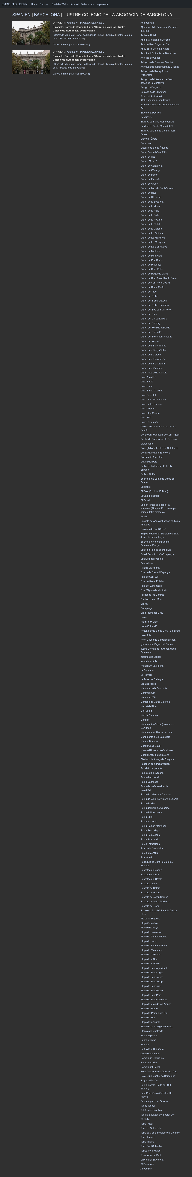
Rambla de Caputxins (152, 1058)
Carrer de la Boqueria (152, 201)
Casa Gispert (147, 408)
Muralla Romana (149, 741)
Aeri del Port (147, 22)
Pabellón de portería (151, 768)
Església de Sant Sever (153, 529)
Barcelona (47, 14)
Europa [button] (44, 4)
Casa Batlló (147, 381)
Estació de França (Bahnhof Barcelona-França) (155, 543)
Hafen (144, 617)
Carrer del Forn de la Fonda (155, 327)
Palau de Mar (148, 803)
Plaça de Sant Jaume (152, 977)
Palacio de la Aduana (152, 772)
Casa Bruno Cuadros (152, 390)
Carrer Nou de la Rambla (154, 372)
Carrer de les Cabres (152, 233)
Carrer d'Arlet (148, 156)
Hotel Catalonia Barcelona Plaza (158, 639)
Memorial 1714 (148, 697)
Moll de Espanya (149, 715)
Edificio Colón (148, 474)
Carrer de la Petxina (151, 219)
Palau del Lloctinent (151, 812)
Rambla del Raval (150, 1067)
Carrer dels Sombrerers (153, 363)
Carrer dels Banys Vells (153, 350)
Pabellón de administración (155, 763)
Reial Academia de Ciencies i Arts (159, 1071)
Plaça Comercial (149, 923)
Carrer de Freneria (150, 179)
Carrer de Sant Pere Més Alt (155, 282)
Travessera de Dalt (151, 1155)
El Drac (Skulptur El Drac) (154, 491)
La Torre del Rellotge (152, 679)
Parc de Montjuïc (149, 853)
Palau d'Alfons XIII (150, 777)
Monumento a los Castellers (155, 736)
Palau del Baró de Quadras (155, 808)
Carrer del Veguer (150, 341)
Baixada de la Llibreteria (153, 92)
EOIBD (144, 516)
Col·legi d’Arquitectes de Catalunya (159, 448)
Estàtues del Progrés (152, 558)
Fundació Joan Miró (151, 599)
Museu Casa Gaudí (151, 745)
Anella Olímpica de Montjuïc (155, 39)
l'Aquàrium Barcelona (152, 665)
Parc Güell (146, 857)
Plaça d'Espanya (150, 927)
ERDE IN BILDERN (14, 4)
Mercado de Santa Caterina (155, 701)
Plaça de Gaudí (149, 941)
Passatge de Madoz (151, 870)
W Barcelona (147, 1164)
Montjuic (145, 719)
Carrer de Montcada (151, 255)
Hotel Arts (146, 635)
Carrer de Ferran (149, 174)
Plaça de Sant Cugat (152, 972)
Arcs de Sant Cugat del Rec (155, 44)
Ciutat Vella (147, 443)
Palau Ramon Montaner (153, 826)
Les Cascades (148, 683)
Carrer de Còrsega (150, 170)
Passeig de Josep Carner (154, 897)
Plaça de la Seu (149, 959)
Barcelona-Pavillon (151, 112)
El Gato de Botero (150, 495)
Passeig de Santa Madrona (155, 901)
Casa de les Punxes (151, 404)
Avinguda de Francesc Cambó (157, 62)
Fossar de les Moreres (152, 594)
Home (34, 4)
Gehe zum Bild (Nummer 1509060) (71, 44)
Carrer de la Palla (150, 210)
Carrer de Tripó (149, 291)
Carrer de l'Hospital (151, 197)
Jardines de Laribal (151, 656)
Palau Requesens (150, 835)
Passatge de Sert (150, 874)
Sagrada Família (149, 1080)
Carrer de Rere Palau (152, 269)
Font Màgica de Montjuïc (154, 590)
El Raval (145, 500)
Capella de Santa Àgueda (154, 147)
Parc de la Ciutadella (152, 848)
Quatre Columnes (150, 1053)
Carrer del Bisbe (149, 296)
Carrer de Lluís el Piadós (154, 246)
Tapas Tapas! (148, 1105)
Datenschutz (87, 4)
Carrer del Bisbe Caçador (154, 300)
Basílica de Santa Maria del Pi (157, 126)
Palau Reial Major (150, 830)
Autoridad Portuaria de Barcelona (158, 53)
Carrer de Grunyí (149, 183)
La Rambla (146, 674)
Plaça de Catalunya (151, 932)
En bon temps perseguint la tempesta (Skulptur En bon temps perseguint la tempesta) (158, 508)
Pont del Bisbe (148, 1040)
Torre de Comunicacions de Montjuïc (160, 1132)
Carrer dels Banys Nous (153, 345)
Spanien (21, 14)
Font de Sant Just (150, 576)
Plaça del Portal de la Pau (154, 1013)
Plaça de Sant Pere (151, 995)
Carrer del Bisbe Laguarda (155, 305)
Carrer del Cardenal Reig (154, 318)
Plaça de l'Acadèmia (151, 950)
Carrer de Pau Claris (151, 260)
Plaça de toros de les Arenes (156, 1004)
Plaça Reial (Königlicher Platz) (157, 1026)
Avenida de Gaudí (150, 57)
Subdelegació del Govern (154, 1101)
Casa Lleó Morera (150, 413)
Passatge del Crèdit (151, 879)
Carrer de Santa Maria (152, 287)
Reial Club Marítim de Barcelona (158, 1076)
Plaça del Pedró (149, 1008)
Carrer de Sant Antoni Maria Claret (159, 278)
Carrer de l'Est (148, 192)
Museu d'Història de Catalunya (157, 750)
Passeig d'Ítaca (149, 883)
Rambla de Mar (149, 1062)
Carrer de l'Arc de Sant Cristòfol (157, 188)
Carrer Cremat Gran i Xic (154, 152)
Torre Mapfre (147, 1141)
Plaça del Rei (148, 1017)
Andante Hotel (148, 35)
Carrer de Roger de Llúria (89, 35)
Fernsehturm (147, 563)
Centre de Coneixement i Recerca (159, 439)
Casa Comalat (148, 395)
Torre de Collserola (151, 1128)
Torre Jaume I (148, 1137)
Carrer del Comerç (150, 323)
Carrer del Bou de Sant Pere (156, 309)
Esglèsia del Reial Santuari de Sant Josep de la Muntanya (159, 535)
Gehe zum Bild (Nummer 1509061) (71, 73)
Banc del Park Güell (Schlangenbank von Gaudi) (155, 98)
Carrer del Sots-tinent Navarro (156, 336)
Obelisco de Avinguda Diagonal (157, 759)
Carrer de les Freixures (153, 237)
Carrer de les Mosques (153, 242)
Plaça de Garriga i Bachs (154, 936)
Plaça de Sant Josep (152, 981)
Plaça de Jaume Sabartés (154, 945)
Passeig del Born (150, 906)
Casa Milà (146, 417)
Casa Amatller (148, 377)
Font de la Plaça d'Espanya (155, 572)
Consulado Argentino (152, 457)
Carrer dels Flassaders (153, 359)
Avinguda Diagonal (151, 87)
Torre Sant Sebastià (151, 1146)
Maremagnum (148, 692)
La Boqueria (147, 670)
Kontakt (74, 4)
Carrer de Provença (151, 264)
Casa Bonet (147, 386)
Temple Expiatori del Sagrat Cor (157, 1114)
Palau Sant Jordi (149, 839)
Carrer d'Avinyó (149, 161)
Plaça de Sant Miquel (152, 990)
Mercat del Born (149, 706)
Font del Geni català (151, 585)
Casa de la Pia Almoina (153, 399)
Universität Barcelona (152, 1159)
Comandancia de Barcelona (155, 452)
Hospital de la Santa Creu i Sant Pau (160, 630)
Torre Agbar (147, 1123)
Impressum (102, 4)
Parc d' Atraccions (150, 844)
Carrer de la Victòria (151, 228)
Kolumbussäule (149, 661)
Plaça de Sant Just (150, 986)
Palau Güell (147, 817)
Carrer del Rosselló (151, 332)
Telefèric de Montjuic (151, 1110)
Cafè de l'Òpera (149, 138)
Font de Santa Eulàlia (152, 581)
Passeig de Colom (150, 888)
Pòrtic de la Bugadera (152, 1049)
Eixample (110, 35)
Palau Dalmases (149, 781)
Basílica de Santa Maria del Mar (157, 121)
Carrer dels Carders (151, 354)
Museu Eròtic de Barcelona (155, 754)
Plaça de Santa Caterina (154, 999)
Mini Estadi (146, 710)
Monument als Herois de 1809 (156, 732)
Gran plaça (146, 608)
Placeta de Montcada (152, 1031)
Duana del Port (149, 461)
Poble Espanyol (149, 1035)
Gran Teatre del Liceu (152, 612)
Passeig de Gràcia (150, 892)
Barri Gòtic (146, 117)
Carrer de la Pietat (150, 224)
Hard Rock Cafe (149, 621)
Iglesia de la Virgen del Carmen (157, 644)
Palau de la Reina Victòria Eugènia (159, 799)
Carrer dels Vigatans (151, 368)
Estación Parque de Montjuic (156, 549)
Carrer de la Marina (151, 206)
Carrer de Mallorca (64, 35)
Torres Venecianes (150, 1150)
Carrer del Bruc (149, 314)
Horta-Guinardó (149, 626)
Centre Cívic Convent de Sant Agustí (160, 434)
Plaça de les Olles (150, 963)
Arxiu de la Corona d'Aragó (155, 48)
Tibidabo (145, 1119)
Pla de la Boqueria (150, 918)
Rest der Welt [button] (59, 4)
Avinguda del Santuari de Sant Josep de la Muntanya (157, 81)
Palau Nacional (149, 821)
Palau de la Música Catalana (156, 794)
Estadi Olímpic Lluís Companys (157, 554)
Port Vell (145, 1044)
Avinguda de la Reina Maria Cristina (160, 66)
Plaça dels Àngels (150, 1022)
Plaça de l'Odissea (150, 954)
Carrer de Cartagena (151, 165)
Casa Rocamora (149, 422)
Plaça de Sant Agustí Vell (154, 968)
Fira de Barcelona (150, 567)
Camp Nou (146, 143)
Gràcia (144, 603)
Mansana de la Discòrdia (154, 688)
